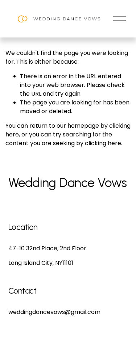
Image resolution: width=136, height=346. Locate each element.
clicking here (103, 143)
